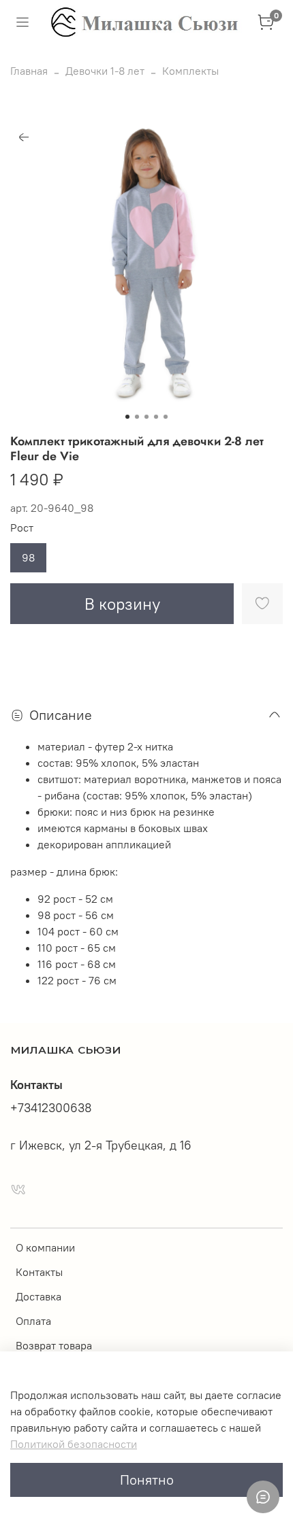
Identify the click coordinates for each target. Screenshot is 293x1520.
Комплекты (190, 70)
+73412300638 (51, 1108)
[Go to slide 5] (166, 417)
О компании (45, 1247)
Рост (21, 527)
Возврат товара (54, 1345)
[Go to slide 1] (127, 417)
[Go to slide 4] (156, 417)
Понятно (147, 1479)
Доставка (38, 1296)
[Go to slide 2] (137, 417)
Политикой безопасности (73, 1444)
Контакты (39, 1272)
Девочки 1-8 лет (104, 70)
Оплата (33, 1321)
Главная (29, 70)
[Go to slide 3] (146, 417)
